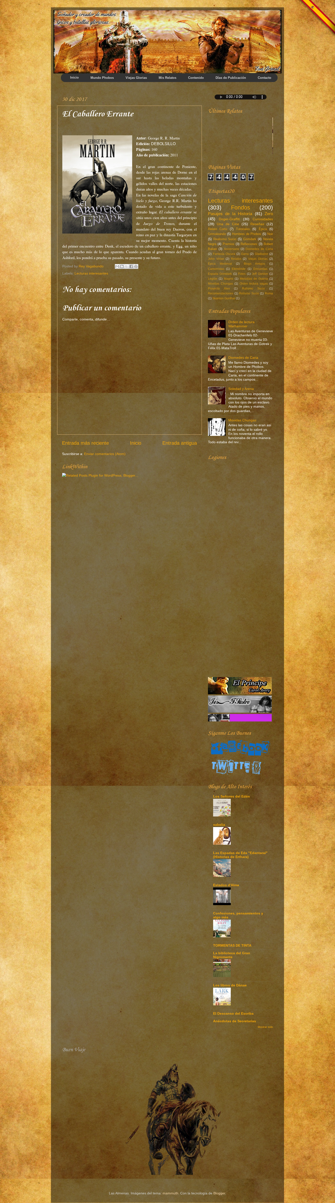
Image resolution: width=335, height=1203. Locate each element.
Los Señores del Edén (231, 796)
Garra (245, 253)
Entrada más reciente (85, 443)
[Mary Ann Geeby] (240, 683)
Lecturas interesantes (91, 273)
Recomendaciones (220, 293)
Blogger (219, 1193)
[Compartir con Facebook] (131, 266)
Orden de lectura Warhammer (241, 324)
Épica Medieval (220, 263)
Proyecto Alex (219, 288)
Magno (228, 278)
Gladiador (261, 253)
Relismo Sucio (249, 293)
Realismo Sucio (224, 239)
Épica (263, 229)
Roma (269, 293)
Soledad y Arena (241, 389)
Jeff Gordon (260, 273)
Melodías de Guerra (254, 278)
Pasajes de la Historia (230, 213)
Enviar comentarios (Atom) (105, 454)
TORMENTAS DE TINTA (232, 945)
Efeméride (238, 268)
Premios (228, 244)
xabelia (219, 825)
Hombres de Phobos (246, 234)
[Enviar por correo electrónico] (117, 266)
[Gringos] (254, 153)
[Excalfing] (240, 720)
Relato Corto (217, 229)
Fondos (240, 207)
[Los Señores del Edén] (240, 702)
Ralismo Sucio (253, 288)
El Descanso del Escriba (233, 1013)
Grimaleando (217, 234)
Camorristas (216, 268)
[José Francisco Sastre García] (240, 665)
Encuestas (260, 268)
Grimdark (249, 239)
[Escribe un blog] (121, 266)
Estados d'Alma (226, 885)
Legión (212, 278)
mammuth (170, 1193)
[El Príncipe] (240, 647)
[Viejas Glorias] (228, 153)
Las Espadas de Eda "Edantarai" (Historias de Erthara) (240, 855)
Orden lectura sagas (254, 283)
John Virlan (216, 258)
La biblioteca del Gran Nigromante (231, 955)
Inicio (135, 443)
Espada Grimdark (220, 273)
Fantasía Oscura (224, 253)
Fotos (241, 273)
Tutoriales (243, 229)
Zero (269, 213)
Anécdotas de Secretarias (234, 1021)
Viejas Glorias (258, 258)
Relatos (236, 258)
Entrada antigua (179, 443)
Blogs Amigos (254, 263)
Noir (270, 234)
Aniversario (231, 249)
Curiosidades (263, 219)
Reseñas (257, 224)
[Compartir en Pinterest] (135, 266)
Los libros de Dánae (230, 985)
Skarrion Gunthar (223, 298)
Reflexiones (249, 244)
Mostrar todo (265, 1026)
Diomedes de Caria (259, 249)
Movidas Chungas (220, 283)
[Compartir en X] (126, 266)
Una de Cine (228, 224)
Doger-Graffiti (229, 219)
